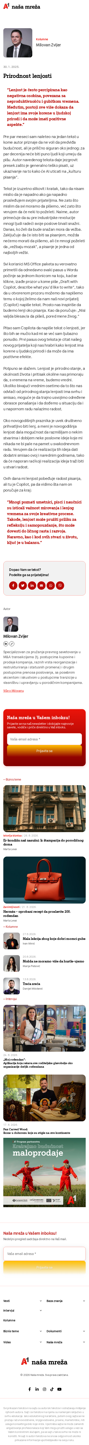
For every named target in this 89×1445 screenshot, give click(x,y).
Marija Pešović (31, 966)
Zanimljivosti (11, 907)
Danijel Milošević (33, 988)
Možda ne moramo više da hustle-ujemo (53, 961)
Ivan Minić (29, 943)
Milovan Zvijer (15, 636)
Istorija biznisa (12, 835)
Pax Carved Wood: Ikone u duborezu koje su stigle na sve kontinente (36, 1131)
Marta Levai (10, 849)
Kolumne (9, 1320)
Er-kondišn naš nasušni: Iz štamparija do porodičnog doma (43, 842)
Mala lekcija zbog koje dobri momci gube (54, 939)
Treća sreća (31, 984)
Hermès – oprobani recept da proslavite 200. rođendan (37, 913)
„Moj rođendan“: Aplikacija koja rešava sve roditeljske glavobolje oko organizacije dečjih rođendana (38, 1063)
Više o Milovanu (13, 691)
